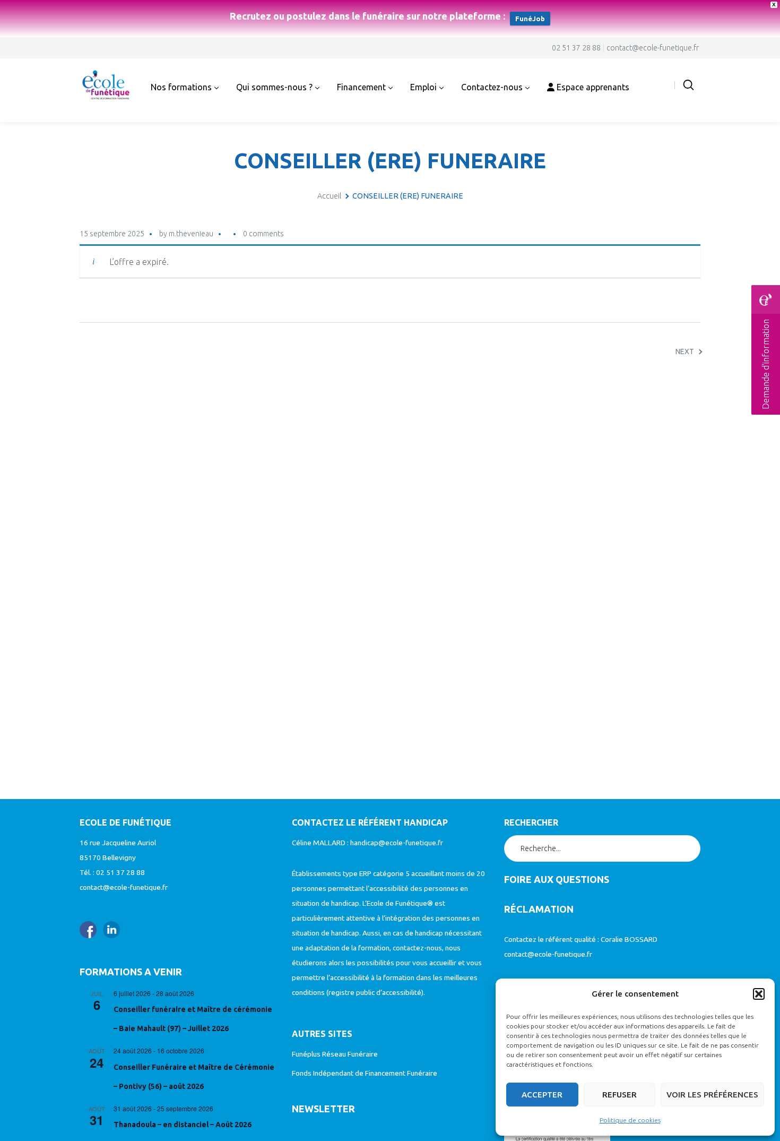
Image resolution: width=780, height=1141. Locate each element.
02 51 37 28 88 (576, 48)
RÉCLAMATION (539, 909)
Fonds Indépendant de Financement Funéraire (364, 1073)
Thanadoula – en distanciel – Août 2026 (183, 1124)
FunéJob (530, 18)
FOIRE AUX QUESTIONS (556, 879)
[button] (758, 994)
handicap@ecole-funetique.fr (396, 842)
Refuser (619, 1094)
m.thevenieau (191, 233)
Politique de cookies (630, 1120)
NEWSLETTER (323, 1108)
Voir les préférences (712, 1094)
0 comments (263, 233)
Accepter (542, 1094)
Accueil (329, 196)
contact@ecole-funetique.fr (652, 48)
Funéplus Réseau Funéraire (335, 1054)
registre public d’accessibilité (374, 992)
